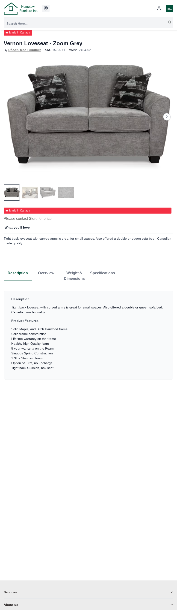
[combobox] (88, 23)
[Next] (167, 117)
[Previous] (10, 117)
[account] (159, 8)
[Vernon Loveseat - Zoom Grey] (88, 117)
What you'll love (17, 227)
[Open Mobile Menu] (169, 8)
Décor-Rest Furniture (24, 50)
